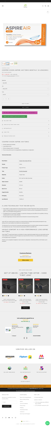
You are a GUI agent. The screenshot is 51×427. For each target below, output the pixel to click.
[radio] (3, 295)
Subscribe (7, 406)
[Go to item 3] (11, 63)
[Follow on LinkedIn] (12, 417)
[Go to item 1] (3, 63)
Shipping (21, 407)
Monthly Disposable (23, 171)
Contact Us (22, 411)
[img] (25, 320)
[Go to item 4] (15, 63)
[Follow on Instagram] (5, 417)
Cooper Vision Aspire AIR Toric (25, 160)
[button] (24, 338)
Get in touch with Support (25, 413)
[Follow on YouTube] (9, 417)
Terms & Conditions (24, 403)
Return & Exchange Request (25, 397)
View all (25, 307)
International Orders (24, 409)
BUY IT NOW (25, 107)
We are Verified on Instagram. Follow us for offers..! (20, 112)
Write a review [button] (25, 260)
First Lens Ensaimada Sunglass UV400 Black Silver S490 (42, 300)
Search (21, 401)
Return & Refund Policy (24, 399)
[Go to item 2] (7, 63)
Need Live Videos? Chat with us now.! (14, 116)
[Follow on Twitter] (2, 417)
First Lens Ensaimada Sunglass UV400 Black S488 (9, 300)
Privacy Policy (22, 405)
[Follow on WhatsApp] (15, 417)
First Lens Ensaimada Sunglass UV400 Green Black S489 (25, 300)
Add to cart (25, 103)
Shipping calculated (10, 75)
